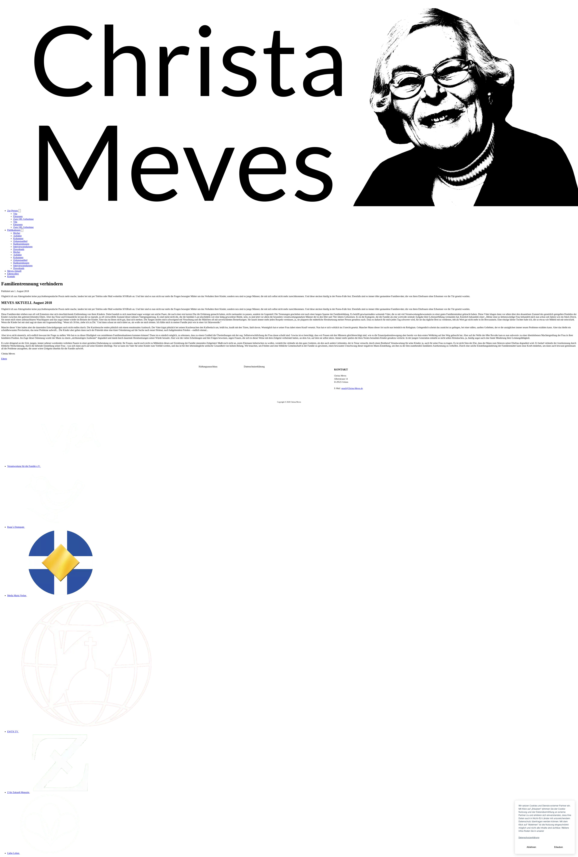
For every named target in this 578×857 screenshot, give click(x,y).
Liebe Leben (13, 853)
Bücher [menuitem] (16, 233)
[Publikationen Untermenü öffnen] (22, 230)
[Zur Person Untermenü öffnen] (19, 210)
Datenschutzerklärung (254, 366)
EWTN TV (13, 731)
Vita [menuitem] (15, 213)
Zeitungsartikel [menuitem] (20, 241)
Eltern (4, 358)
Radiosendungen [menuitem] (21, 244)
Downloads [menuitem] (18, 249)
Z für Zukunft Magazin (18, 792)
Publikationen (14, 230)
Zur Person (12, 210)
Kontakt (11, 276)
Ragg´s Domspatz (16, 527)
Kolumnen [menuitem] (18, 238)
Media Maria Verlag (17, 595)
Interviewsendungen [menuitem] (23, 246)
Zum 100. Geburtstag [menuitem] (23, 219)
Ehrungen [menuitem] (18, 216)
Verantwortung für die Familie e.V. (24, 466)
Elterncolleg (13, 273)
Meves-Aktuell (14, 271)
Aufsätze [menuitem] (17, 235)
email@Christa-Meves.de (352, 388)
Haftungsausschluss (208, 366)
